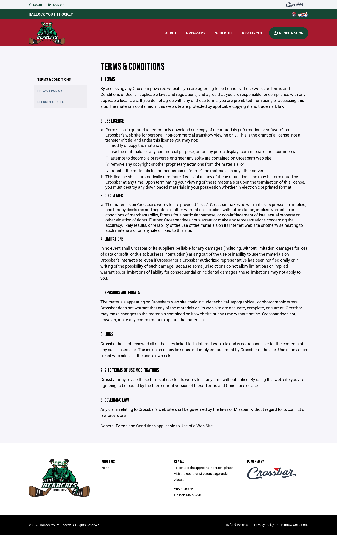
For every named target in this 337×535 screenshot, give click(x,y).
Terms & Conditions (54, 79)
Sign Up (58, 4)
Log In (37, 4)
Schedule (223, 33)
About (171, 33)
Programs (195, 33)
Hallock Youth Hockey (51, 14)
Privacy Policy (49, 90)
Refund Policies (50, 102)
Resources (252, 33)
